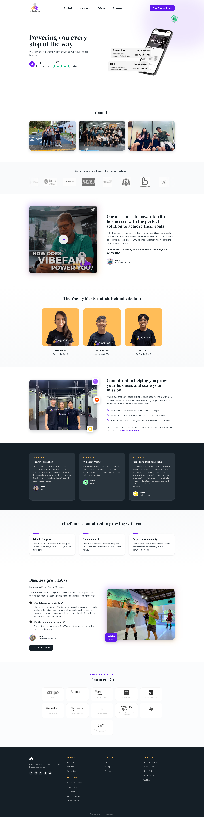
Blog (106, 762)
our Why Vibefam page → (130, 430)
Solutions (85, 8)
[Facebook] (31, 773)
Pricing (101, 8)
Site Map (146, 780)
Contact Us (71, 771)
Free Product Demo (162, 8)
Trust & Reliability (150, 762)
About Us (71, 762)
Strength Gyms (73, 796)
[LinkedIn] (40, 773)
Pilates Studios (73, 792)
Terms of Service (150, 767)
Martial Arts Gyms (74, 783)
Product (68, 8)
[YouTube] (50, 773)
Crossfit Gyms (73, 800)
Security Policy (149, 775)
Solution (70, 767)
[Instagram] (36, 773)
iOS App (108, 767)
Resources (118, 8)
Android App (110, 771)
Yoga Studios (72, 787)
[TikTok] (45, 773)
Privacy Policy (148, 771)
